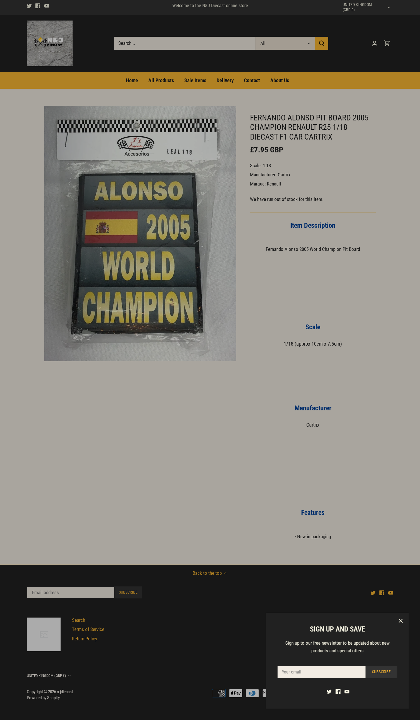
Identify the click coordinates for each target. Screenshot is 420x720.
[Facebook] (337, 691)
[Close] (400, 620)
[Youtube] (346, 691)
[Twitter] (329, 691)
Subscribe (381, 671)
